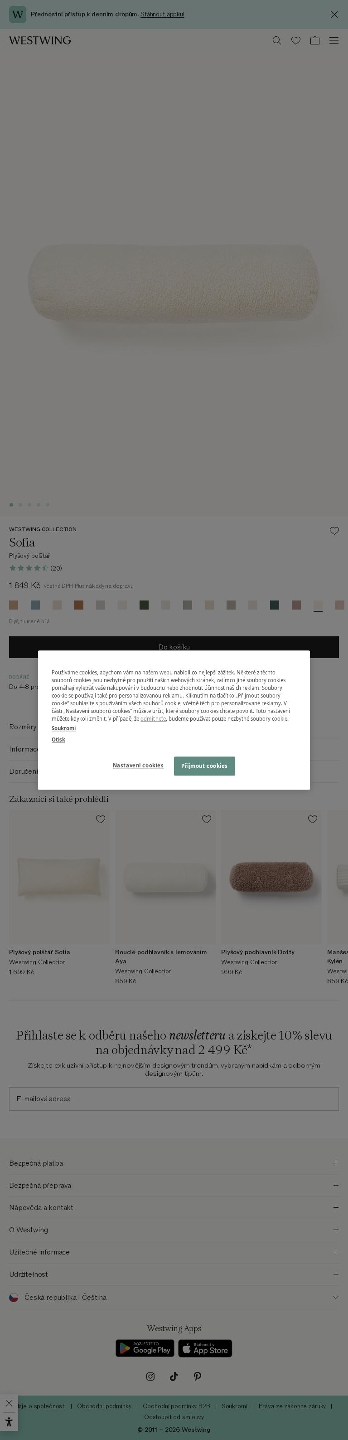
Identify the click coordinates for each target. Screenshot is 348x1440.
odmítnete (153, 718)
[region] (174, 720)
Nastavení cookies (138, 765)
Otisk (58, 739)
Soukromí (64, 728)
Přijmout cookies (204, 765)
